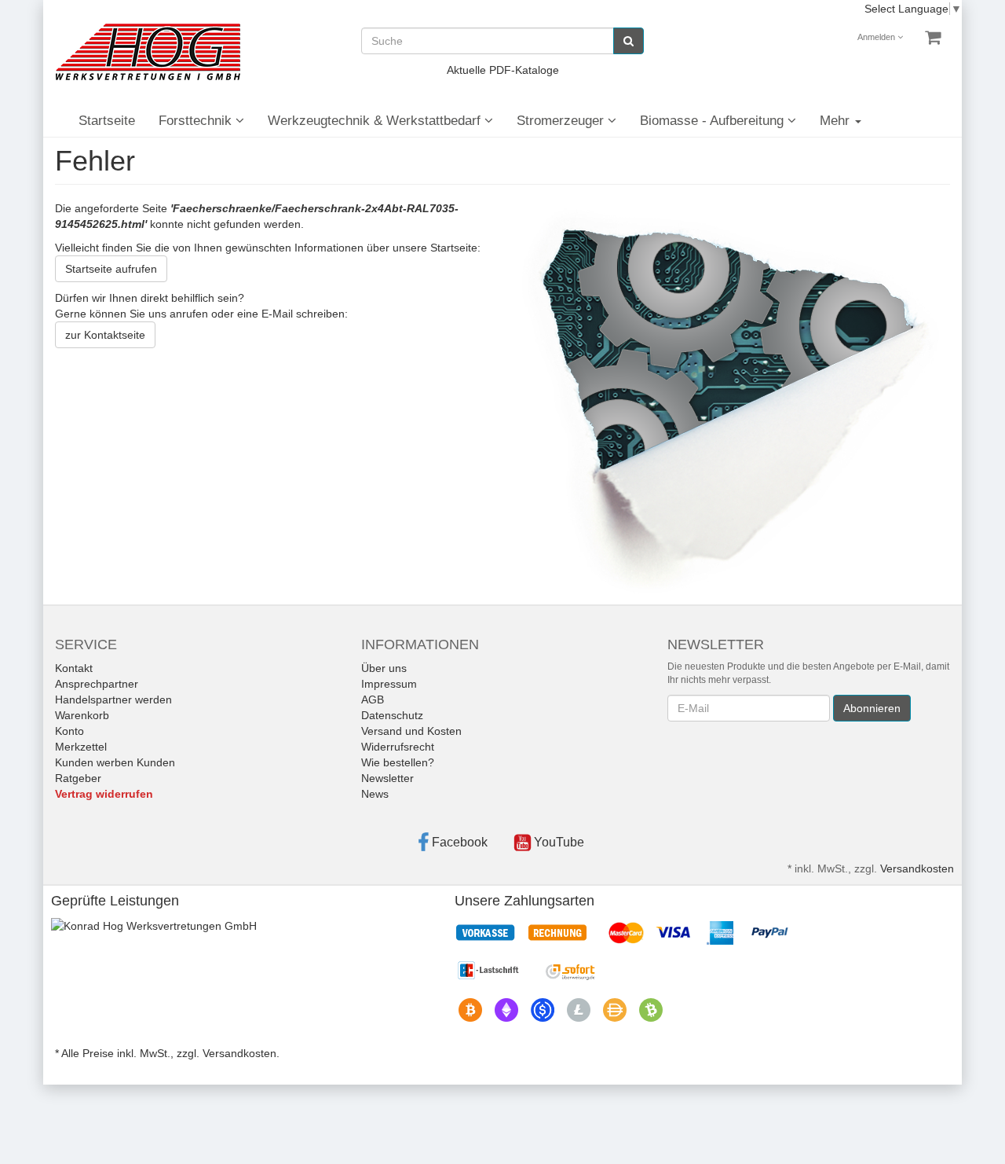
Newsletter (387, 778)
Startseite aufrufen (111, 269)
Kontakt (74, 668)
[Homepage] (147, 52)
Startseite (107, 120)
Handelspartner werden (113, 699)
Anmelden (877, 37)
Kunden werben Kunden (115, 762)
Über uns (384, 668)
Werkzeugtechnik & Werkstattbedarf (376, 120)
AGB (372, 699)
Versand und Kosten (411, 731)
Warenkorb (82, 715)
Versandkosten (917, 868)
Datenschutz (392, 715)
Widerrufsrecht (397, 746)
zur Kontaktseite (105, 335)
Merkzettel (81, 746)
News (375, 794)
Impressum (389, 683)
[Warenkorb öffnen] (932, 38)
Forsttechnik (197, 120)
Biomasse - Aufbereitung (714, 120)
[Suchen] (628, 41)
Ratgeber (78, 778)
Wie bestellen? (397, 762)
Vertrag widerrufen (104, 794)
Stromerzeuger (562, 120)
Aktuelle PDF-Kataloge (503, 70)
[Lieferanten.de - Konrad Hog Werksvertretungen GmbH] (154, 925)
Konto (69, 731)
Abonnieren (872, 708)
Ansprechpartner (96, 683)
